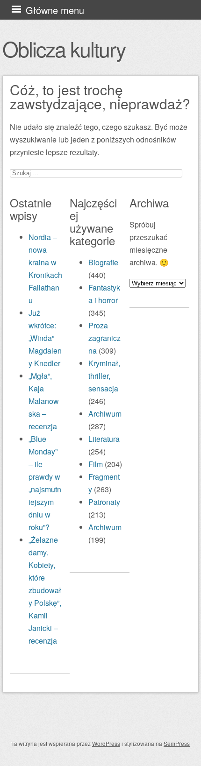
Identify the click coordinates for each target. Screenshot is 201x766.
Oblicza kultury (63, 49)
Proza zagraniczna (104, 338)
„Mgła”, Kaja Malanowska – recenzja (44, 401)
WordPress (106, 743)
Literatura (104, 438)
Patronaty (104, 501)
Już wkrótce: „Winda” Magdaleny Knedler (45, 338)
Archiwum (105, 413)
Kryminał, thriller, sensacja (104, 376)
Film (95, 464)
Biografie (103, 262)
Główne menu (55, 10)
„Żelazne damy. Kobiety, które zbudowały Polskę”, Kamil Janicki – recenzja (45, 590)
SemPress (177, 743)
